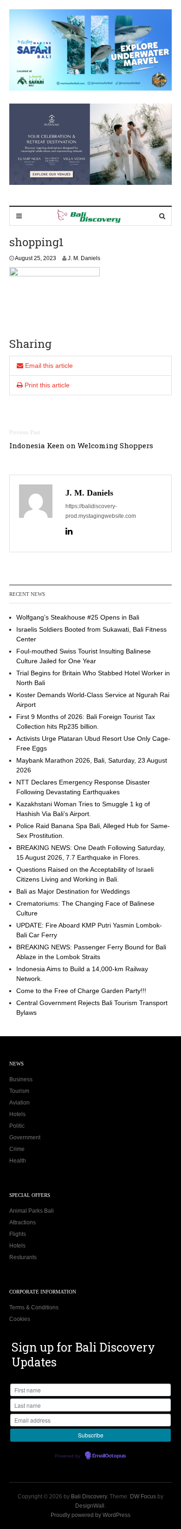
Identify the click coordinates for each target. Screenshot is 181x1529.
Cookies (19, 1319)
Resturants (23, 1257)
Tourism (19, 1091)
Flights (17, 1234)
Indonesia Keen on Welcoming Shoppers (81, 445)
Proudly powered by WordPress (90, 1515)
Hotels (17, 1114)
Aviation (19, 1102)
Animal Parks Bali (31, 1211)
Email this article (48, 365)
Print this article (46, 385)
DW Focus (143, 1496)
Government (24, 1137)
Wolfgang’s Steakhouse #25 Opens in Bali (77, 617)
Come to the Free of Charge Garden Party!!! (81, 990)
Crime (17, 1149)
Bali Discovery (89, 1496)
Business (20, 1079)
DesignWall (89, 1506)
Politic (17, 1126)
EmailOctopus (109, 1456)
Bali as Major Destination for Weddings (73, 891)
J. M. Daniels (84, 258)
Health (17, 1160)
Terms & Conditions (33, 1307)
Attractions (22, 1222)
